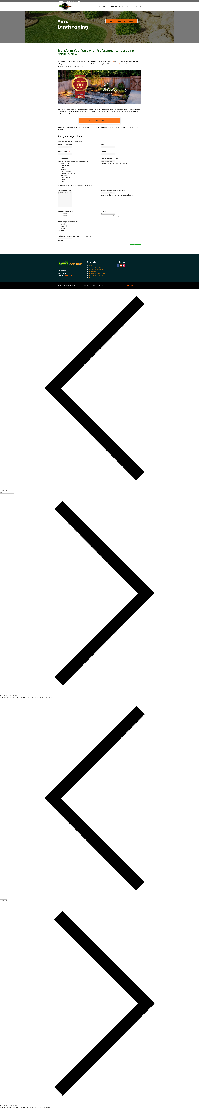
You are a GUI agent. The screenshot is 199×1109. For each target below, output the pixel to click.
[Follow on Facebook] (118, 265)
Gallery (121, 6)
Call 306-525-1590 (137, 6)
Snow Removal (65, 177)
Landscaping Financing (95, 275)
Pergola (63, 179)
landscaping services (119, 64)
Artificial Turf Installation (95, 269)
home (112, 61)
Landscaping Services (95, 267)
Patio (62, 167)
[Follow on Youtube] (121, 265)
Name (65, 144)
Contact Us (114, 6)
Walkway (64, 169)
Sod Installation (66, 171)
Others (63, 181)
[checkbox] (59, 163)
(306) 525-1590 (67, 275)
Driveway (64, 175)
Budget (104, 211)
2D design (64, 213)
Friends (63, 228)
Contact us (91, 277)
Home (99, 6)
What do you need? (65, 190)
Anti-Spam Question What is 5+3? (75, 236)
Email (103, 144)
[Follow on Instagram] (124, 265)
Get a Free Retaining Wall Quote (121, 21)
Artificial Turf (65, 163)
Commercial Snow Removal (96, 273)
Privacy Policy (128, 285)
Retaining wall (65, 165)
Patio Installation (93, 271)
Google (63, 224)
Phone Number (64, 151)
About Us (104, 6)
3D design (64, 215)
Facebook (64, 226)
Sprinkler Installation (68, 173)
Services (127, 6)
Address (104, 151)
